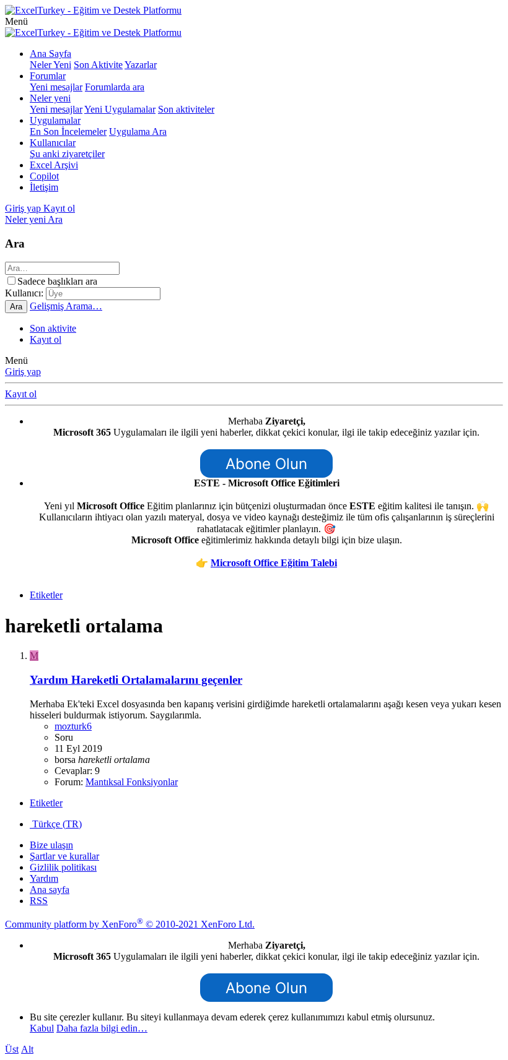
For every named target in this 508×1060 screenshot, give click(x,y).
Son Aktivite (98, 64)
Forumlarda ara (114, 87)
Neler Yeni (50, 64)
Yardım (44, 878)
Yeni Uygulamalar (119, 109)
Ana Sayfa (50, 53)
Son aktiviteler (186, 109)
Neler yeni (50, 98)
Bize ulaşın (51, 845)
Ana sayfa (49, 889)
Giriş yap (23, 371)
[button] (16, 21)
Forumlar (48, 76)
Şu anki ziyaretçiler (67, 154)
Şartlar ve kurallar (64, 856)
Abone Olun (266, 464)
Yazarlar (141, 64)
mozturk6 (73, 726)
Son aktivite (53, 328)
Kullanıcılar (53, 142)
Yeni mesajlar (56, 87)
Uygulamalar (55, 120)
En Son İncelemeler (68, 131)
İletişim (44, 187)
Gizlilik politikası (63, 867)
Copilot (44, 176)
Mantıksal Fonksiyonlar (131, 782)
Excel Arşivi (54, 165)
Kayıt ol (45, 339)
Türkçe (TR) (56, 824)
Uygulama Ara (138, 131)
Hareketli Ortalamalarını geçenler (136, 679)
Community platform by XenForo (130, 924)
